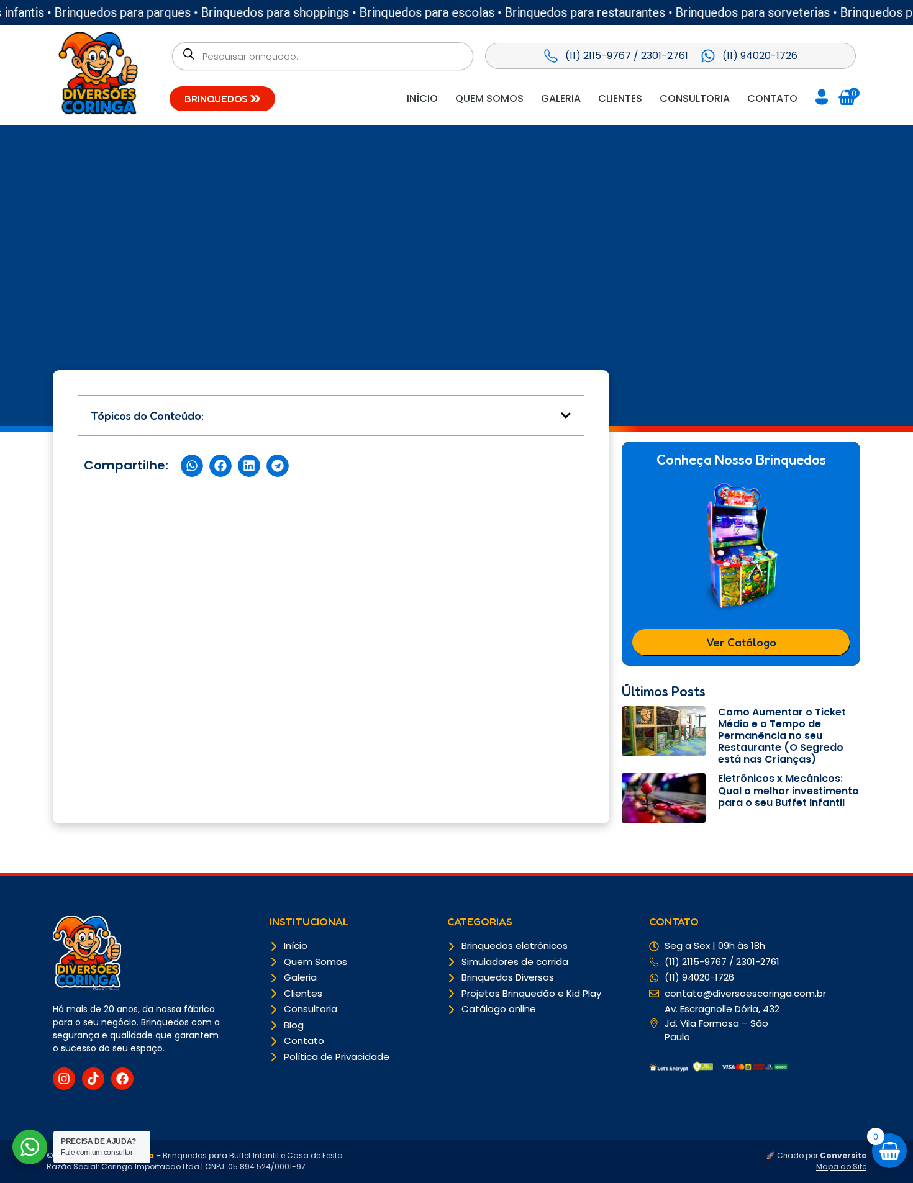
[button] (565, 415)
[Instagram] (64, 1078)
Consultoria (695, 98)
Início (422, 98)
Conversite (843, 1155)
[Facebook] (122, 1078)
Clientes (620, 98)
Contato (772, 98)
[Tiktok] (93, 1078)
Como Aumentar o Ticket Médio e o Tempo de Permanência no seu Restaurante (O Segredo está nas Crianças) (782, 736)
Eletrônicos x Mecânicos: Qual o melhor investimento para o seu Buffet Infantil (788, 790)
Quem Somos (489, 98)
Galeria (561, 98)
